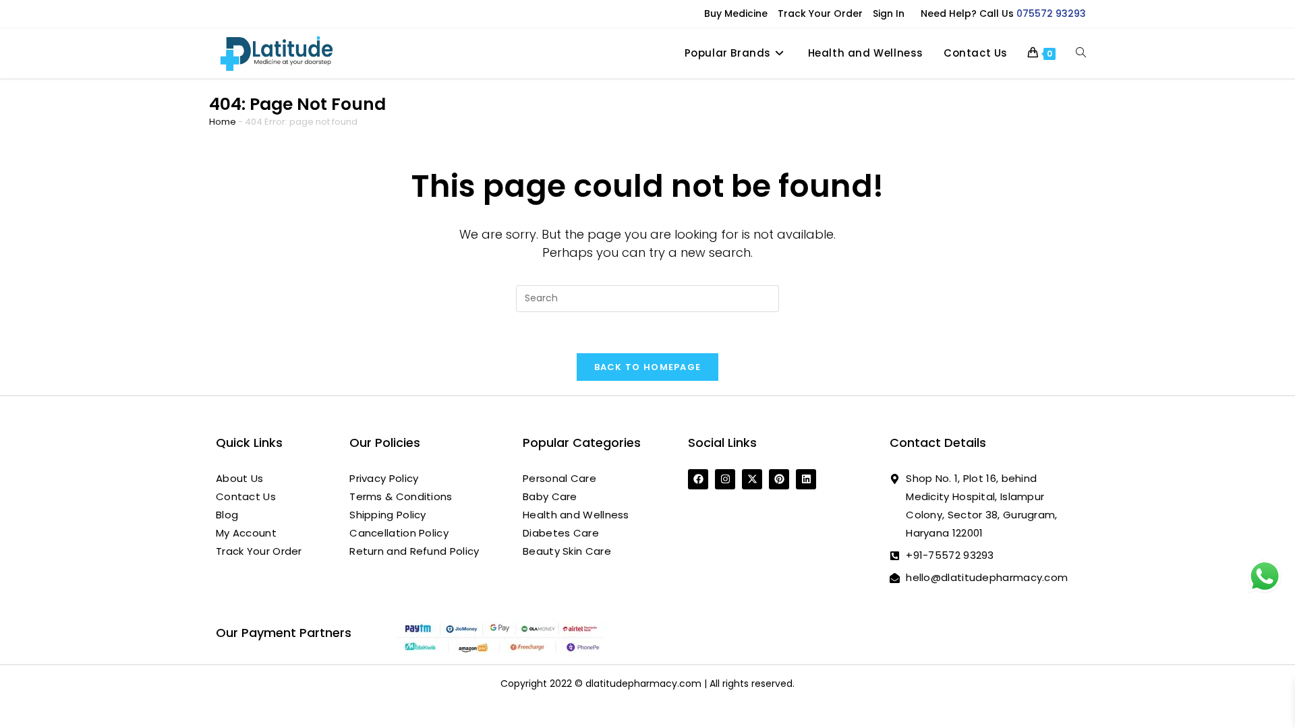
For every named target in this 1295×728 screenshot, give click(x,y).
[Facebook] (698, 479)
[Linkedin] (806, 479)
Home (222, 121)
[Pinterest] (779, 479)
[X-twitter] (752, 479)
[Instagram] (725, 479)
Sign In (888, 13)
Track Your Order (820, 13)
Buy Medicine (736, 13)
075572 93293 (1051, 13)
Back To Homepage (647, 367)
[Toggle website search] (1081, 53)
